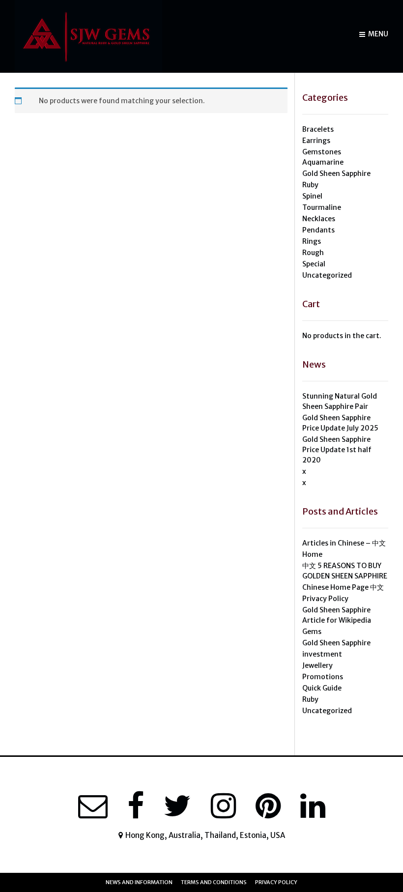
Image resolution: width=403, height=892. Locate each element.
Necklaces (318, 218)
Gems (311, 631)
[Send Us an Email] (93, 806)
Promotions (322, 676)
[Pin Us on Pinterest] (268, 806)
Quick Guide (322, 688)
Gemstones (321, 151)
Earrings (316, 140)
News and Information (139, 882)
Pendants (318, 230)
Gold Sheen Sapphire (336, 173)
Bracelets (318, 129)
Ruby (310, 184)
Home (312, 554)
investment (322, 654)
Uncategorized (327, 275)
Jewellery (317, 665)
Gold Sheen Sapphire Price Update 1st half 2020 (337, 449)
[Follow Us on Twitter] (177, 806)
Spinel (312, 196)
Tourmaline (321, 207)
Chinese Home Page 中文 (343, 587)
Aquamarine (323, 162)
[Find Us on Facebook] (135, 806)
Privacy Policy (325, 598)
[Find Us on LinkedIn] (312, 806)
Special (313, 263)
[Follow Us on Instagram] (223, 806)
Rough (313, 252)
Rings (311, 241)
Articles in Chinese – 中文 (344, 543)
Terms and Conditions (214, 882)
